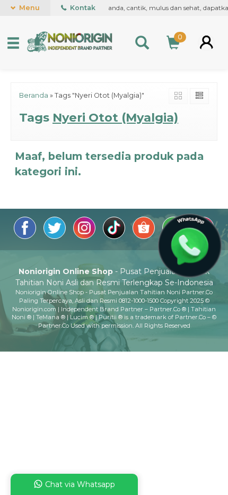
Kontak (81, 8)
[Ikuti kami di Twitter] (55, 236)
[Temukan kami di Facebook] (26, 236)
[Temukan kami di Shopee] (145, 236)
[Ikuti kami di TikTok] (115, 236)
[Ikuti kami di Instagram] (85, 236)
